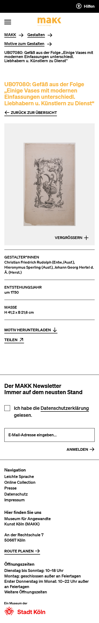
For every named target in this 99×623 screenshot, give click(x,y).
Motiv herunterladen (27, 329)
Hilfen (89, 6)
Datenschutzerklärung (65, 408)
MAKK (10, 35)
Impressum (14, 499)
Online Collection (20, 482)
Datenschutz (16, 494)
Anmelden (77, 449)
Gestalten (36, 35)
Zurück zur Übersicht (34, 112)
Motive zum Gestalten (24, 43)
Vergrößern (68, 237)
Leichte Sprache (19, 476)
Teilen (11, 339)
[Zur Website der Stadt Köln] (24, 609)
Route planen (19, 551)
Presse (10, 487)
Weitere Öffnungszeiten (25, 591)
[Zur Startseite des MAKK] (49, 22)
